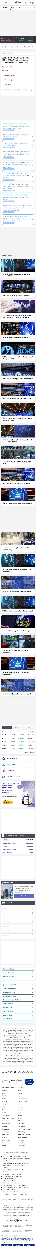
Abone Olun (24, 896)
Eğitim (4, 1107)
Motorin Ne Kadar (8, 976)
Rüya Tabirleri (6, 1140)
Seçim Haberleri (22, 1099)
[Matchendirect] (19, 1225)
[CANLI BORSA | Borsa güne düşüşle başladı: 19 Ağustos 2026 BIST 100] (18, 431)
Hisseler (4, 1126)
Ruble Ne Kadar (8, 1019)
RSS (18, 1202)
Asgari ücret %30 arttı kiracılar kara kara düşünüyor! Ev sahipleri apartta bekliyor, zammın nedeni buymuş (16, 1159)
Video (4, 1112)
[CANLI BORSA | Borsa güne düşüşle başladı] (18, 474)
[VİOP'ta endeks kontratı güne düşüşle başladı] (18, 494)
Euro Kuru (5, 1137)
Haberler (4, 1090)
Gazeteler (20, 1104)
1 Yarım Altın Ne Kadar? (9, 1181)
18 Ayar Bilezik (7, 1176)
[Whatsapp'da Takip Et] (31, 1072)
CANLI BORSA (12, 765)
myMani (20, 1115)
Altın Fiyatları (6, 1132)
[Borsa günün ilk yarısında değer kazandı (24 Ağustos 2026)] (18, 265)
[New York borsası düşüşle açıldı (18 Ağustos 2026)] (18, 452)
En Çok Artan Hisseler (9, 1189)
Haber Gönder (30, 1082)
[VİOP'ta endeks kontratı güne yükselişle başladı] (18, 602)
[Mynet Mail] (33, 3)
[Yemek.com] (29, 1231)
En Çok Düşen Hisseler (22, 1187)
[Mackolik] (8, 1225)
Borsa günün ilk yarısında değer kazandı (15, 337)
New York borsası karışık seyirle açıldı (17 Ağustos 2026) (15, 549)
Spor (3, 1110)
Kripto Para (5, 1129)
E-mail (20, 1107)
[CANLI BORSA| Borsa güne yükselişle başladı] (18, 286)
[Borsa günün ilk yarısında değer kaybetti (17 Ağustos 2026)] (18, 560)
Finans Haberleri (7, 1170)
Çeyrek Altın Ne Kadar (10, 985)
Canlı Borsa (5, 47)
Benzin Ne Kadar (8, 973)
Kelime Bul (21, 1121)
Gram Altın (6, 1172)
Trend (4, 1104)
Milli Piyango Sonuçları (24, 1129)
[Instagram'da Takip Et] (19, 1072)
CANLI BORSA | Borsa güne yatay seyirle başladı (17, 379)
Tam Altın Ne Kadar (9, 992)
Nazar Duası (21, 1146)
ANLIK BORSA (12, 759)
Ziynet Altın (6, 1174)
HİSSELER (10, 771)
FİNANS (4, 8)
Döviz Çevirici (9, 903)
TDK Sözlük (21, 1140)
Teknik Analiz (14, 47)
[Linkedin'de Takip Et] (23, 1072)
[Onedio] (6, 1231)
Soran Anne (21, 1123)
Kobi (19, 1112)
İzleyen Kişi (29, 839)
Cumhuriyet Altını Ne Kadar (12, 1000)
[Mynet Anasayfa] (18, 2)
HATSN (4, 738)
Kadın (4, 1099)
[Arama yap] (26, 3)
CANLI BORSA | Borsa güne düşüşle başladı (16, 483)
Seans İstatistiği (25, 47)
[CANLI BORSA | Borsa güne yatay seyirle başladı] (18, 369)
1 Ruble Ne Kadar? (8, 1187)
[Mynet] (29, 1225)
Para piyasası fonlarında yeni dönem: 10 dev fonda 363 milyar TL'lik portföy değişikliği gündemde (16, 316)
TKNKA (4, 745)
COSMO (4, 741)
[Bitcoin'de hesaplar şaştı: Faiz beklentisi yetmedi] (18, 621)
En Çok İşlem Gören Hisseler (11, 1192)
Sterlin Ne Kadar (8, 1011)
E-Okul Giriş (21, 1132)
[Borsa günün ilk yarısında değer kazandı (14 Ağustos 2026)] (18, 663)
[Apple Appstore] (13, 1082)
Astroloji (20, 1093)
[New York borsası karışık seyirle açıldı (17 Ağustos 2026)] (18, 538)
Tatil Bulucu (21, 1126)
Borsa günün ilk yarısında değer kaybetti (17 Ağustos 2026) (16, 570)
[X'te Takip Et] (15, 1072)
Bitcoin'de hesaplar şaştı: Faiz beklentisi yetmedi (18, 631)
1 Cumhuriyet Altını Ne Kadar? (11, 1183)
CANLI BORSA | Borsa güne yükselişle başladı (16, 398)
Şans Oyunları (22, 1110)
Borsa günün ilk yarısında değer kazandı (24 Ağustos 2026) (16, 275)
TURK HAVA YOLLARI (7, 852)
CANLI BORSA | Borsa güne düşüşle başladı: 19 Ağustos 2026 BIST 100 (17, 441)
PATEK (4, 748)
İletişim (4, 1199)
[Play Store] (6, 1082)
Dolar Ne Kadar (8, 1004)
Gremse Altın (22, 1172)
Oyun (19, 1118)
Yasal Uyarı (30, 1199)
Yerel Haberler (6, 1115)
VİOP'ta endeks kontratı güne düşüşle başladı (17, 503)
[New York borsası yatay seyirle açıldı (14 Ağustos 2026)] (18, 641)
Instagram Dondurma (24, 1134)
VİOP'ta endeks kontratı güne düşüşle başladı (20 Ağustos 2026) (17, 419)
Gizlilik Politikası (22, 1199)
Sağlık (19, 1090)
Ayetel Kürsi (21, 1143)
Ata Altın (14, 1172)
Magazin (4, 1101)
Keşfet (4, 1146)
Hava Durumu (6, 1143)
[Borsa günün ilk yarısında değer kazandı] (18, 328)
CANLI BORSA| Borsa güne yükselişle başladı (16, 296)
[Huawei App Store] (20, 1082)
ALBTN (4, 734)
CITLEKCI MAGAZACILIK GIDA (9, 849)
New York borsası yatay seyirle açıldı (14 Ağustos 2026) (15, 651)
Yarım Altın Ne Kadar (9, 996)
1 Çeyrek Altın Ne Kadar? (10, 1178)
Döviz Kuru (6, 1194)
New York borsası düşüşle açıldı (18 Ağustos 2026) (16, 462)
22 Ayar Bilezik (18, 1176)
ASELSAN (5, 846)
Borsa (15, 8)
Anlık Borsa (22, 8)
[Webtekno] (17, 1231)
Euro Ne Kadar (7, 1007)
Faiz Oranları (23, 1194)
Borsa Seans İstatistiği (8, 1118)
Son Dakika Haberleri (8, 1087)
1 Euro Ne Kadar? (21, 1185)
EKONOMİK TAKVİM (13, 777)
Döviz (30, 8)
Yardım (9, 1199)
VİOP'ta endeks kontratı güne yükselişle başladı (17, 611)
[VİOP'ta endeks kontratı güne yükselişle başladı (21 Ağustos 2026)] (18, 348)
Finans (4, 1093)
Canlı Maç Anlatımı (23, 1101)
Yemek (4, 1096)
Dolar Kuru (5, 1134)
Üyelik (14, 1199)
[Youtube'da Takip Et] (27, 1072)
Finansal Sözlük (6, 1123)
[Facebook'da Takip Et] (11, 1072)
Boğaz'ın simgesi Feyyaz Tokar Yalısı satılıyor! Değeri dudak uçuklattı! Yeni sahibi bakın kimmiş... (16, 1165)
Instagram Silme (22, 1137)
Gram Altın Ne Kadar (9, 988)
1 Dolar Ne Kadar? (8, 1185)
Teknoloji (20, 1087)
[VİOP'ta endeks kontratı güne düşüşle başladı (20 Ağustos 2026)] (18, 409)
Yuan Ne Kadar (7, 1015)
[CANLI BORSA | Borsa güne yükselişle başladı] (18, 389)
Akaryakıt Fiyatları (9, 969)
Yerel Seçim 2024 (20, 1170)
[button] (5, 3)
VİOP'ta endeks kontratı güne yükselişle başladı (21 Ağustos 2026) (17, 358)
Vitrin (19, 1096)
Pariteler (14, 1194)
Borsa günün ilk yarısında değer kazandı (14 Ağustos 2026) (16, 673)
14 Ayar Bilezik (16, 1174)
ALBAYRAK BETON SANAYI (9, 843)
